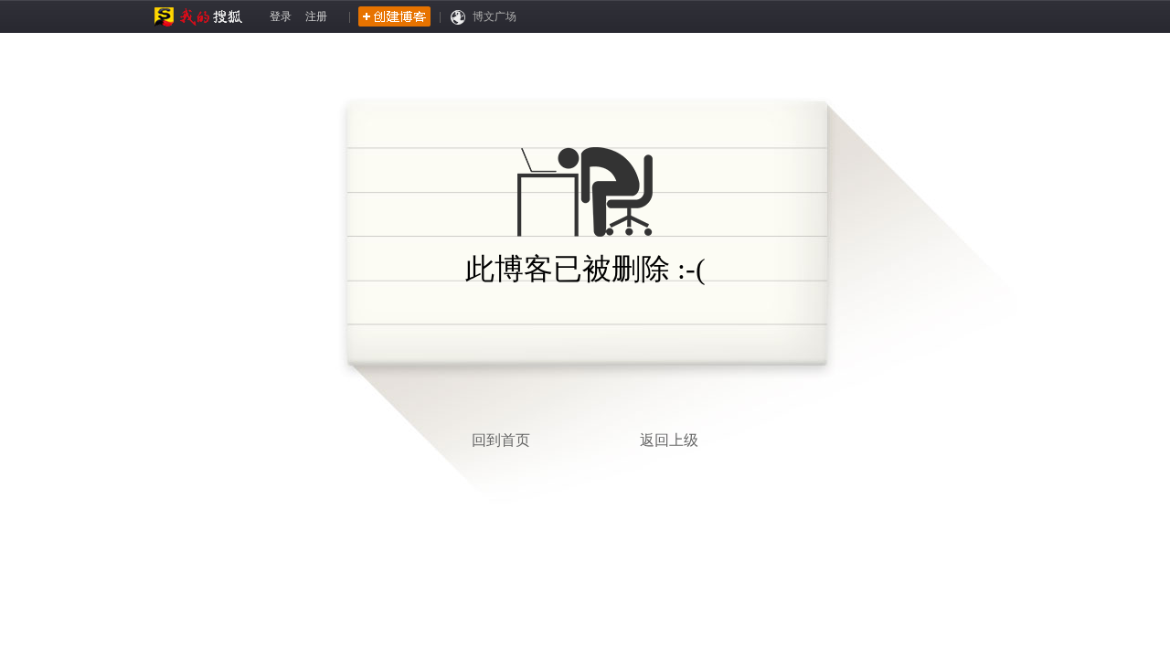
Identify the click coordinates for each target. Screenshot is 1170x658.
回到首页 (501, 440)
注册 (316, 16)
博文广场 (494, 16)
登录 (281, 16)
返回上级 (669, 440)
